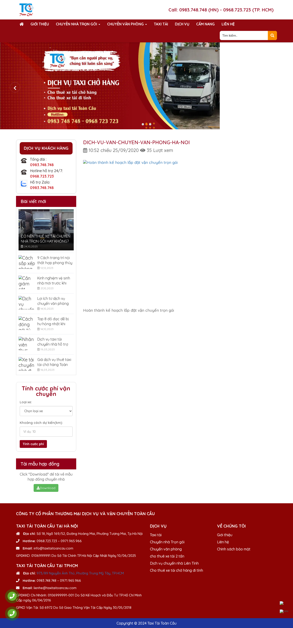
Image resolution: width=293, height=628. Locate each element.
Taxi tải (161, 24)
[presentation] (15, 87)
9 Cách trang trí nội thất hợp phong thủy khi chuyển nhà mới (54, 260)
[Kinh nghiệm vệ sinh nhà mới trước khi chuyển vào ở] (27, 282)
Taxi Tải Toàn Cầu (161, 623)
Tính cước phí (33, 444)
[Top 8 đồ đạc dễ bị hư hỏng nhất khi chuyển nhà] (27, 323)
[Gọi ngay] (12, 596)
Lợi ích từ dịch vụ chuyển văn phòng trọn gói (53, 301)
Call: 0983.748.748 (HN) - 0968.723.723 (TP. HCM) (221, 10)
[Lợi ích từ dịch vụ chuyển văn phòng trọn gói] (27, 303)
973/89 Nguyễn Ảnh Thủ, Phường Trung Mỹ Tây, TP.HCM (80, 573)
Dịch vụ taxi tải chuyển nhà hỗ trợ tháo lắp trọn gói (52, 342)
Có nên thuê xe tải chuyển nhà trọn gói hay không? (45, 239)
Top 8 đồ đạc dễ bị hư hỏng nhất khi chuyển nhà (53, 321)
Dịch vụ (182, 24)
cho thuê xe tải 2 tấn (167, 556)
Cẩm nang (205, 24)
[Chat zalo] (284, 611)
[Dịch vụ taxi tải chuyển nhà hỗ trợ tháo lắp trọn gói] (27, 343)
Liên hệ (228, 24)
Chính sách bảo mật (233, 549)
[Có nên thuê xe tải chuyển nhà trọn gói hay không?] (46, 229)
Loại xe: (26, 402)
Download (47, 488)
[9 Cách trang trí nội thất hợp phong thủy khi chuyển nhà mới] (27, 262)
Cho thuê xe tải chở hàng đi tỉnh (176, 570)
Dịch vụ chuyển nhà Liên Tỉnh (174, 563)
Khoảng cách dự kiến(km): (41, 422)
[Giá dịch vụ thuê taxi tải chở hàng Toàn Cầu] (27, 364)
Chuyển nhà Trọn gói (77, 24)
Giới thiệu (39, 24)
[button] (143, 124)
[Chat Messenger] (284, 603)
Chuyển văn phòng (126, 24)
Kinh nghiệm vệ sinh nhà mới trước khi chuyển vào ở (53, 281)
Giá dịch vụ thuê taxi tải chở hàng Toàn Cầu (54, 362)
